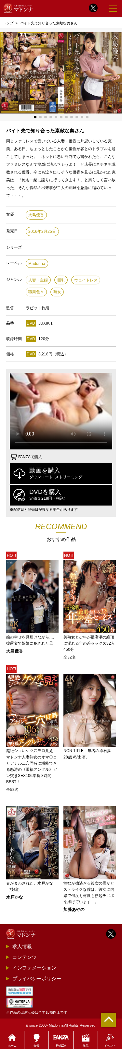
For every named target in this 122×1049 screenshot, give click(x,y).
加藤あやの (74, 910)
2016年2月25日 (42, 231)
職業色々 (36, 292)
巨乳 (61, 280)
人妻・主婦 (38, 280)
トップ (8, 23)
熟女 (57, 292)
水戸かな (14, 897)
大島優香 (36, 215)
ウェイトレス (86, 280)
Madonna (36, 263)
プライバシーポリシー (36, 978)
